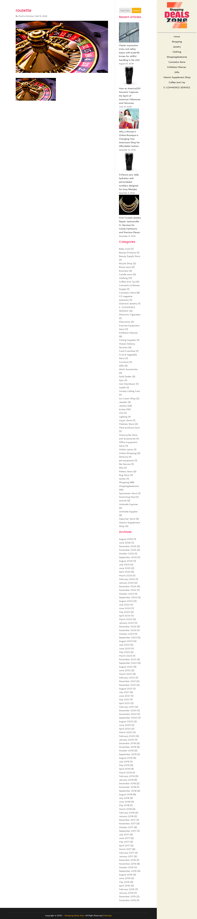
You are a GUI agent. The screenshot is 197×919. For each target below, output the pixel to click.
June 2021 (124, 696)
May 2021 (124, 699)
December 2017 (127, 820)
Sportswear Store (128, 493)
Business (123, 271)
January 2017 (126, 856)
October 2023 (126, 634)
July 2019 (124, 761)
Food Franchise (127, 351)
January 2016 (126, 893)
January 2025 (126, 583)
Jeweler (123, 402)
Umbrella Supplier (128, 511)
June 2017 (124, 838)
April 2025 (124, 572)
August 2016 (125, 874)
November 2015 (127, 900)
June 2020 (125, 725)
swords (123, 500)
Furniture (124, 362)
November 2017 (127, 823)
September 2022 (128, 663)
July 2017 (124, 834)
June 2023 (125, 648)
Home (177, 36)
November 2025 (127, 550)
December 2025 (127, 546)
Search (136, 10)
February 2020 (127, 736)
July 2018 (124, 798)
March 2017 (125, 849)
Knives (122, 409)
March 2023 (125, 656)
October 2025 (126, 553)
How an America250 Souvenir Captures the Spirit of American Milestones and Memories (130, 95)
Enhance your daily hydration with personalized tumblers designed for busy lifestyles (129, 182)
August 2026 (126, 539)
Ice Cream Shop (127, 398)
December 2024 (127, 586)
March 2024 (125, 619)
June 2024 (125, 608)
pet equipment (126, 460)
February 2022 (127, 677)
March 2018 (125, 809)
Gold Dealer (125, 376)
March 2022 (125, 674)
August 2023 (126, 641)
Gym (121, 380)
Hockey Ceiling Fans (129, 391)
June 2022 (125, 670)
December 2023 (127, 626)
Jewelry (177, 46)
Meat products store (129, 427)
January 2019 (126, 780)
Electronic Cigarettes (129, 314)
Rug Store (124, 475)
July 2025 (124, 564)
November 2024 (127, 590)
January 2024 (126, 623)
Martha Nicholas (26, 16)
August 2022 (126, 667)
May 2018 (124, 805)
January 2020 (126, 739)
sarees (122, 478)
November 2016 (127, 864)
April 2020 (125, 728)
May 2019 (124, 765)
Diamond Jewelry (128, 303)
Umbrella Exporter (128, 504)
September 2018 (127, 791)
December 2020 (128, 710)
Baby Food (124, 249)
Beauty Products (127, 252)
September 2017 (127, 831)
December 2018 (127, 783)
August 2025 (126, 561)
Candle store (125, 274)
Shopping (177, 41)
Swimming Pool (127, 497)
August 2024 (126, 601)
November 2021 (127, 685)
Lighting (123, 417)
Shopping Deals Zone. (74, 915)
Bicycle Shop (125, 263)
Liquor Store (125, 420)
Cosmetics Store (176, 62)
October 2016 (126, 867)
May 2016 (124, 882)
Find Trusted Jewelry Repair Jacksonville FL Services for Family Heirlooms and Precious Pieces (130, 225)
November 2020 (128, 714)
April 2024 (124, 615)
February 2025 (127, 579)
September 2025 (128, 557)
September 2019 (128, 754)
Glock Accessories (128, 369)
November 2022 (127, 659)
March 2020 (125, 732)
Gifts (176, 72)
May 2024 (124, 612)
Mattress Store (126, 424)
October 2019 (126, 750)
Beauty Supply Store (129, 256)
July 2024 (124, 604)
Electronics (124, 322)
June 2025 (125, 568)
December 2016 (127, 860)
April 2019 (124, 769)
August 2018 (125, 794)
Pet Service (125, 464)
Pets (121, 467)
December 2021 (127, 681)
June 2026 (125, 542)
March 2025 (125, 575)
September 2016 (128, 871)
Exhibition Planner (176, 67)
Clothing (176, 52)
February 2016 (127, 889)
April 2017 (124, 845)
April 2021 (124, 703)
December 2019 (127, 743)
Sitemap (108, 915)
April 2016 (124, 885)
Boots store (125, 267)
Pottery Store (126, 471)
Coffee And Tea (177, 82)
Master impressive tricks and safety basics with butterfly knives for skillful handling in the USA (129, 52)
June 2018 (124, 801)
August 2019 (125, 758)
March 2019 (125, 772)
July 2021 (124, 692)
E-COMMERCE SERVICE (176, 87)
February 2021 (126, 707)
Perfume (123, 457)
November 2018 (127, 787)
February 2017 (126, 853)
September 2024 (128, 597)
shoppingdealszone (177, 57)
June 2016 (124, 878)
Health (122, 387)
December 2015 (127, 896)
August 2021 (125, 688)
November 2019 (127, 747)
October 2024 (126, 594)
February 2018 (126, 812)
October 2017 (126, 827)
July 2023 (124, 645)
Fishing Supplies (127, 340)
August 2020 (126, 721)
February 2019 (127, 776)
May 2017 (124, 842)
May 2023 (124, 652)
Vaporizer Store (127, 519)
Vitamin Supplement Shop (176, 77)
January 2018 (126, 816)
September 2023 (128, 637)
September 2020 (128, 717)
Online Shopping (128, 453)
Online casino (126, 449)
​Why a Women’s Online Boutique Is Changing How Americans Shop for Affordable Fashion (129, 139)
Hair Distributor (127, 384)
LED (121, 413)
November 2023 (127, 630)
